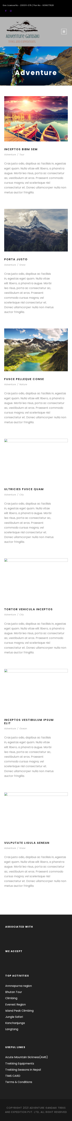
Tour (21, 154)
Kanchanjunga (15, 1023)
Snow (22, 264)
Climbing (11, 998)
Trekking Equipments (19, 1063)
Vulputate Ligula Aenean (26, 843)
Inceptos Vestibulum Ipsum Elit (29, 721)
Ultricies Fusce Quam (24, 489)
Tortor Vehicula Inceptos (28, 609)
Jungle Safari (14, 1017)
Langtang (11, 1029)
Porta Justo (16, 259)
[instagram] (11, 11)
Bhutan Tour (13, 992)
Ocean (23, 728)
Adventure (10, 154)
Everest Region (15, 1004)
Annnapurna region (18, 986)
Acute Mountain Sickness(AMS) (26, 1057)
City (21, 494)
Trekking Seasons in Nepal (23, 1070)
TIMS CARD (12, 1076)
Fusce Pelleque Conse (24, 379)
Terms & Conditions (18, 1082)
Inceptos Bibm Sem (21, 149)
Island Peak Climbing (19, 1011)
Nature (23, 384)
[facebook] (5, 11)
